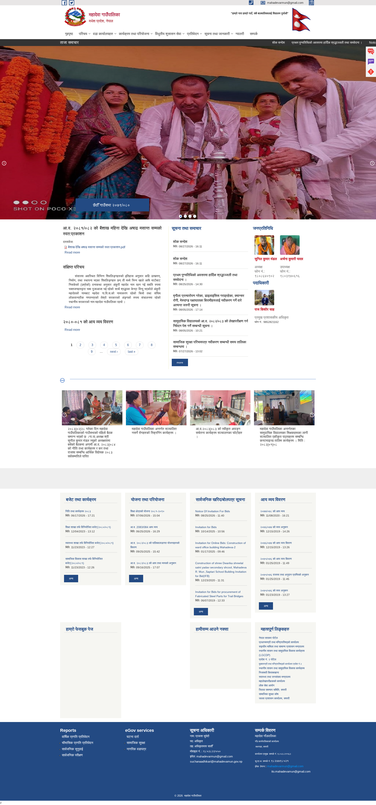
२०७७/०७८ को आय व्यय (272, 511)
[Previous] (4, 163)
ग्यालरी (240, 34)
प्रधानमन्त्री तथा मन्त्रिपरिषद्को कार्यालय (279, 642)
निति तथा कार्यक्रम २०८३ (78, 511)
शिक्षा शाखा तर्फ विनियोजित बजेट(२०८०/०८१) (88, 527)
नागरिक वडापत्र (136, 749)
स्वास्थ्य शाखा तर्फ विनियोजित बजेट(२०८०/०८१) (89, 542)
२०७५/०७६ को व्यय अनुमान (274, 590)
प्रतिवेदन (193, 34)
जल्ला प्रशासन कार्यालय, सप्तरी (274, 698)
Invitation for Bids (206, 527)
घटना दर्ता (133, 737)
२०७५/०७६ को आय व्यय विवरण (276, 558)
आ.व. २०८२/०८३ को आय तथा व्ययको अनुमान (153, 563)
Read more (72, 252)
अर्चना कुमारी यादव (291, 259)
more (180, 362)
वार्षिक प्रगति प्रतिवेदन (75, 737)
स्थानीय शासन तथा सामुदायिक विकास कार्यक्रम (282, 668)
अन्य (71, 578)
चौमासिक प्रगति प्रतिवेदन (77, 743)
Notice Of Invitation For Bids (212, 511)
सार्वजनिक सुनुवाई (72, 749)
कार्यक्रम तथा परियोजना (134, 34)
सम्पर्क (254, 34)
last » (131, 351)
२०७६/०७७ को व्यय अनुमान (274, 527)
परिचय (83, 34)
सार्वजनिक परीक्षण (72, 755)
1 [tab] (180, 216)
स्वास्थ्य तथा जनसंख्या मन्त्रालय (274, 676)
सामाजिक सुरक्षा (136, 743)
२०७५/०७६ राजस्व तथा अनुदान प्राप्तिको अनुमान (284, 574)
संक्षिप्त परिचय (73, 267)
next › (114, 351)
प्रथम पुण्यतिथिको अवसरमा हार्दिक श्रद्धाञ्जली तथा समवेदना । (301, 42)
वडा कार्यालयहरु (103, 34)
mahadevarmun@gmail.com (214, 756)
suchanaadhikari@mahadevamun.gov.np (216, 761)
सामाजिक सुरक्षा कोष (268, 694)
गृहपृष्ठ (69, 34)
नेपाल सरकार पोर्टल (268, 637)
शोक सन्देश (252, 42)
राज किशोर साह (264, 309)
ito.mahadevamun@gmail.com (291, 771)
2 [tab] (185, 216)
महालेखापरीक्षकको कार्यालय (272, 681)
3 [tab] (190, 216)
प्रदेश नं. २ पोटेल (267, 659)
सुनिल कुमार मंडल (266, 259)
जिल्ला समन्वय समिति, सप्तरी (273, 689)
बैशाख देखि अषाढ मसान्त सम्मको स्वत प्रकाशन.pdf (96, 247)
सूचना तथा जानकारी (217, 34)
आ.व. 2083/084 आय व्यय (144, 527)
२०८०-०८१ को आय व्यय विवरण (88, 321)
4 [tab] (194, 216)
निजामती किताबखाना (269, 672)
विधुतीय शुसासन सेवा (168, 34)
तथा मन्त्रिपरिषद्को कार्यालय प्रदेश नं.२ (280, 664)
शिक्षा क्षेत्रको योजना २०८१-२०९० (147, 511)
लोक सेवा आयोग (266, 685)
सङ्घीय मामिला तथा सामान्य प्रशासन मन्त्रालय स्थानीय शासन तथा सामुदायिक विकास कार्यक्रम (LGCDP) (282, 651)
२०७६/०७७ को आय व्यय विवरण (276, 542)
